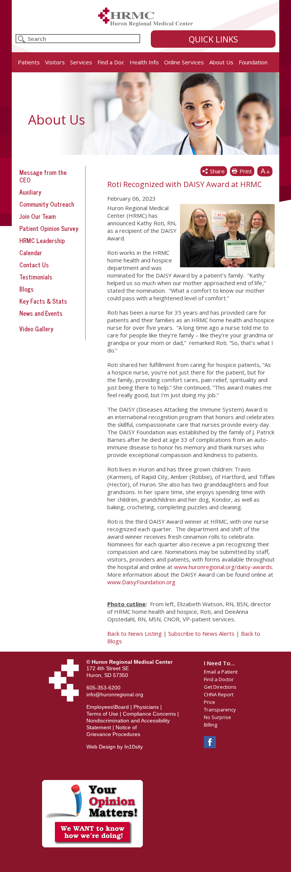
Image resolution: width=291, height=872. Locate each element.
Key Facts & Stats (43, 301)
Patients (29, 62)
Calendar (30, 252)
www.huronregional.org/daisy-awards (223, 567)
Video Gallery (36, 328)
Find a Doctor (219, 679)
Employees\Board (107, 707)
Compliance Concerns (149, 714)
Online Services (184, 62)
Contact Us (34, 264)
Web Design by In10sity (114, 747)
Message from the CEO (43, 176)
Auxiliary (30, 192)
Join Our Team (37, 216)
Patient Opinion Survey (48, 228)
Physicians (146, 707)
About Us (221, 62)
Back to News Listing (134, 633)
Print (245, 171)
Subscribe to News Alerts (201, 633)
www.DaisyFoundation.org (141, 582)
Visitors (55, 62)
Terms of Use (102, 714)
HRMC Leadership (42, 240)
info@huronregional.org (114, 694)
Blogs (26, 289)
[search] (78, 38)
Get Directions (220, 686)
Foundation (253, 62)
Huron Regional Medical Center (145, 17)
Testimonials (35, 277)
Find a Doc (110, 62)
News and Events (41, 313)
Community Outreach (46, 204)
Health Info (144, 62)
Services (81, 62)
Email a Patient (221, 671)
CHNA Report (218, 694)
